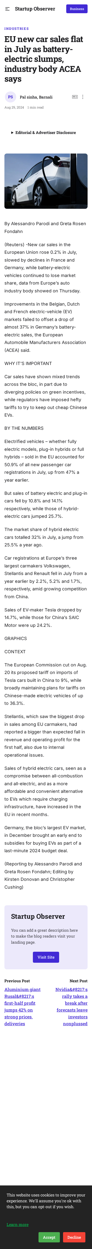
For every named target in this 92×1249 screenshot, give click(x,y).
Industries (16, 28)
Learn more (17, 1224)
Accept (49, 1237)
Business (77, 9)
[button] (7, 8)
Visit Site (46, 957)
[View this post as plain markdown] (75, 97)
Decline (74, 1237)
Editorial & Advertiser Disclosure (45, 132)
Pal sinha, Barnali (36, 96)
